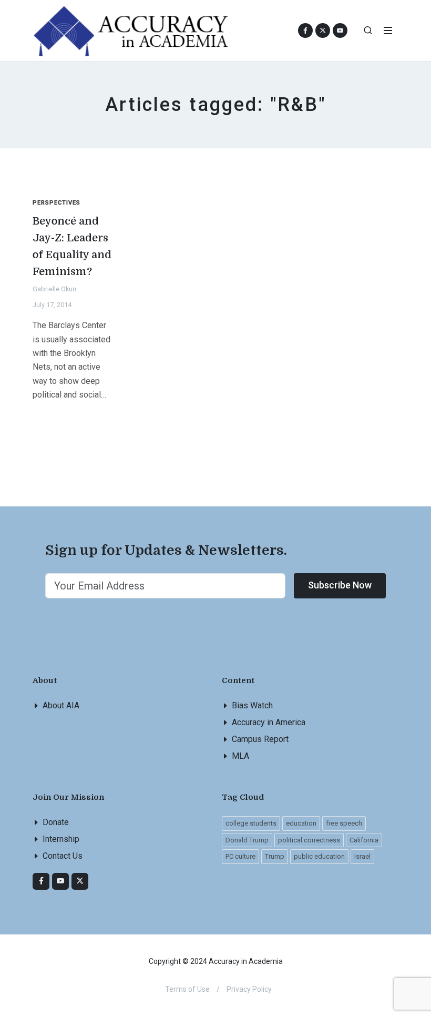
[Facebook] (41, 881)
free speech (344, 823)
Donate (56, 822)
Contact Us (63, 856)
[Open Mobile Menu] (388, 30)
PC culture (240, 856)
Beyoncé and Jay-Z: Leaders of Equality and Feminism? (72, 246)
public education (319, 856)
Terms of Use (187, 989)
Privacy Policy (249, 989)
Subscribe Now (340, 585)
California (364, 840)
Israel (362, 856)
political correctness (309, 840)
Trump (274, 856)
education (301, 823)
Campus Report (260, 739)
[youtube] (340, 30)
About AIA (61, 705)
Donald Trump (247, 840)
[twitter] (79, 881)
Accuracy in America (268, 722)
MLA (240, 756)
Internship (61, 839)
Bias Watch (252, 705)
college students (250, 823)
